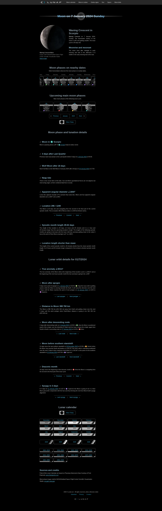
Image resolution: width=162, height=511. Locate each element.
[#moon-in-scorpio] (40, 142)
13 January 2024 (82, 290)
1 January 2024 (64, 286)
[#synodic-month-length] (40, 225)
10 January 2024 (52, 352)
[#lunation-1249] (40, 206)
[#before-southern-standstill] (40, 343)
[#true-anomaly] (40, 269)
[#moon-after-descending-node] (40, 322)
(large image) (43, 58)
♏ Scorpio (61, 145)
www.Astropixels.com (52, 475)
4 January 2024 (82, 156)
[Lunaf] (51, 2)
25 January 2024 (84, 168)
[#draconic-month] (40, 366)
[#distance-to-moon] (40, 306)
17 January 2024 (67, 329)
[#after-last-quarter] (40, 154)
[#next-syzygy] (40, 386)
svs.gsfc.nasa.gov (49, 481)
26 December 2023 (72, 346)
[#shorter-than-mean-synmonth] (40, 243)
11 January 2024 (53, 388)
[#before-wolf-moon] (40, 166)
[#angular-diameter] (40, 192)
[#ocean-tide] (40, 178)
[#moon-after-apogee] (40, 283)
